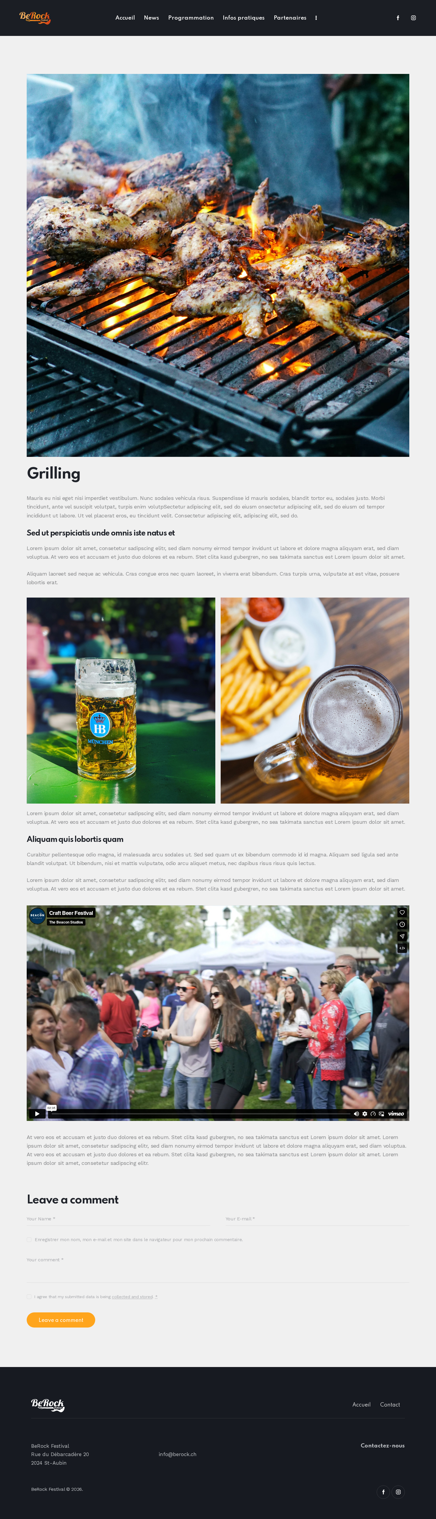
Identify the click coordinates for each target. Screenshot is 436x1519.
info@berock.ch (178, 1454)
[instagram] (413, 18)
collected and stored (132, 1297)
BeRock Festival (48, 1489)
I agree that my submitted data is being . (95, 1296)
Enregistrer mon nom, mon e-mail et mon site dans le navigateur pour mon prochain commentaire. (139, 1239)
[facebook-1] (398, 18)
